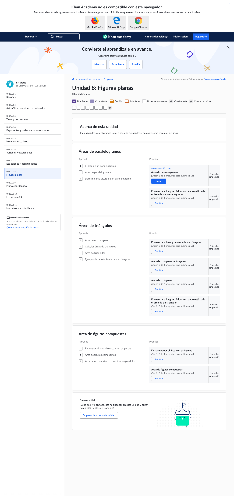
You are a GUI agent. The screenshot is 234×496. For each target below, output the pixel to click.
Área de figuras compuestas (102, 334)
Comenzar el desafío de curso (23, 227)
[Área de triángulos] (92, 108)
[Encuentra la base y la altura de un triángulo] (83, 108)
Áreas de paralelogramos (100, 151)
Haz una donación (155, 36)
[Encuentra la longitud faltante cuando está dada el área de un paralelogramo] (78, 108)
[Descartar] (228, 2)
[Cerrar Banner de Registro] (228, 47)
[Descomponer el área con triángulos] (101, 108)
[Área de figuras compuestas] (105, 108)
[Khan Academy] (117, 36)
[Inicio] (73, 79)
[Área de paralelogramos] (74, 108)
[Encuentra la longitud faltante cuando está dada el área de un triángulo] (96, 108)
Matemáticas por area (89, 79)
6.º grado (108, 79)
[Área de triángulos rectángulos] (87, 108)
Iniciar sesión (180, 36)
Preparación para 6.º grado (215, 79)
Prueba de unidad (87, 400)
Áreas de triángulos (95, 226)
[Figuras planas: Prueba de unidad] (110, 108)
